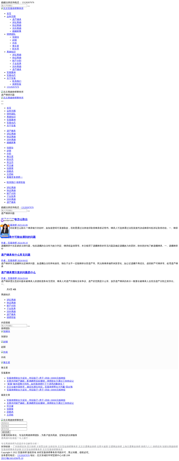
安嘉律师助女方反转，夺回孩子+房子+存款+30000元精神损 (36, 378)
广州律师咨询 (20, 446)
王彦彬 (10, 174)
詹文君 (15, 46)
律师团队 (11, 34)
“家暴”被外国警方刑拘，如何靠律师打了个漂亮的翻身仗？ (36, 384)
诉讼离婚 (16, 22)
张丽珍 (15, 37)
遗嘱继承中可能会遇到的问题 (18, 236)
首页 (9, 13)
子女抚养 (16, 63)
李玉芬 (10, 162)
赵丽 (14, 40)
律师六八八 (147, 446)
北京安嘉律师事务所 (53, 449)
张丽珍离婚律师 (170, 446)
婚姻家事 (16, 31)
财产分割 (16, 60)
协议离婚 (16, 25)
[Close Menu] (2, 103)
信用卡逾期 (103, 446)
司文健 (10, 165)
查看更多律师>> (15, 177)
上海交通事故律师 (132, 446)
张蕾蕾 (10, 168)
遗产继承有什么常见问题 (15, 254)
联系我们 (16, 81)
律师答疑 (16, 84)
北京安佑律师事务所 (68, 446)
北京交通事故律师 (87, 446)
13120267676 (13, 87)
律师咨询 (157, 446)
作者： (9, 243)
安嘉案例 (11, 72)
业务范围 (11, 16)
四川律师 (31, 446)
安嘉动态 (11, 75)
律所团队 (11, 114)
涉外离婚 (16, 28)
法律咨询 (53, 446)
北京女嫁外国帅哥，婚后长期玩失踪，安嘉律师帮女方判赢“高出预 (40, 387)
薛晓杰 (10, 171)
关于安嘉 (11, 78)
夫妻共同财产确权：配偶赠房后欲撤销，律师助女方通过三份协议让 (40, 381)
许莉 (14, 43)
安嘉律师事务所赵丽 (11, 449)
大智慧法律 (42, 446)
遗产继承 (16, 19)
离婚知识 (11, 52)
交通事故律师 (116, 446)
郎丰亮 (15, 49)
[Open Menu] (2, 101)
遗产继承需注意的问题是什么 (18, 272)
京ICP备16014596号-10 (12, 458)
